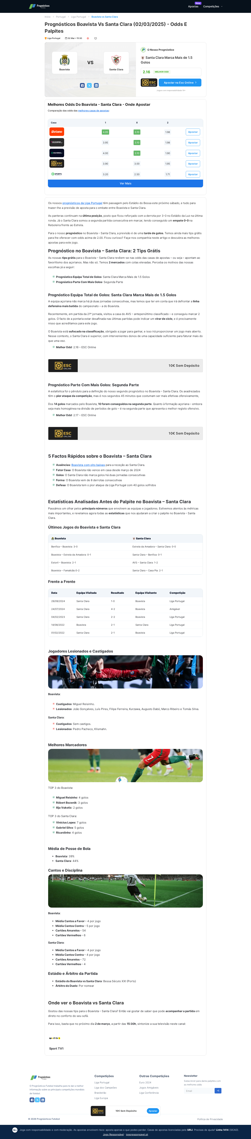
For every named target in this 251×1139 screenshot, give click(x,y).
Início (48, 16)
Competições (211, 6)
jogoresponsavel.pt (137, 1134)
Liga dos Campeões (105, 1087)
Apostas (193, 6)
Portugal (61, 16)
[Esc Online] (56, 163)
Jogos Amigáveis (149, 1087)
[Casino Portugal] (56, 174)
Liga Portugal (78, 16)
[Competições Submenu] (222, 6)
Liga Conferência (149, 1092)
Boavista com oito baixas (88, 465)
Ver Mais (125, 183)
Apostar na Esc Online (179, 82)
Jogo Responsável (113, 1134)
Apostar (193, 131)
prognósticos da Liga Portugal (82, 203)
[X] (89, 85)
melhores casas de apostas (93, 110)
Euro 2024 (145, 1082)
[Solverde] (56, 153)
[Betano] (56, 131)
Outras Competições (154, 1076)
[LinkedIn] (96, 85)
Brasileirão (100, 1092)
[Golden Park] (56, 142)
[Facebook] (82, 85)
